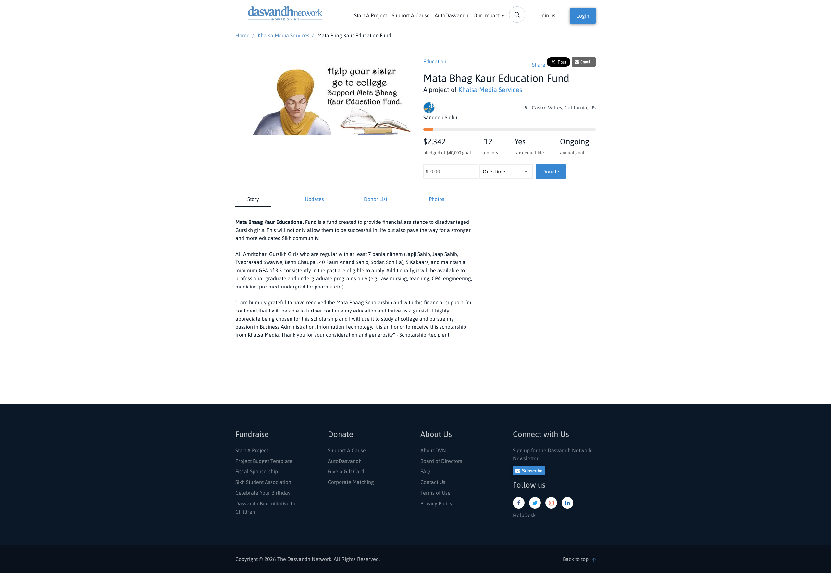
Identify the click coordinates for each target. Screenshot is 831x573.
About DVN (433, 450)
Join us (547, 15)
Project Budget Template (263, 461)
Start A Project (370, 15)
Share (538, 65)
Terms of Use (435, 493)
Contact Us (432, 482)
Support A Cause (411, 15)
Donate (550, 171)
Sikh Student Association (263, 482)
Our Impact (486, 15)
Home (242, 35)
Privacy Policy (436, 503)
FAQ (425, 471)
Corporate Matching (351, 482)
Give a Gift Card (346, 471)
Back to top (576, 559)
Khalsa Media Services (283, 35)
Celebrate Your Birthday (263, 493)
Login (583, 16)
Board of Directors (441, 461)
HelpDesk (524, 515)
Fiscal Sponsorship (256, 471)
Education (434, 61)
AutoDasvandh (451, 15)
